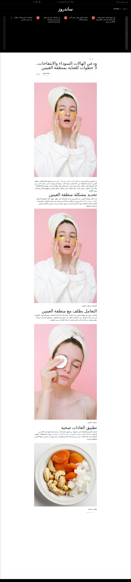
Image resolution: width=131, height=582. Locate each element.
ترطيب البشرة (59, 181)
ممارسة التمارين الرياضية (60, 434)
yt (34, 2)
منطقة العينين (41, 183)
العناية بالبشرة (70, 181)
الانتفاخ (83, 201)
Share (38, 74)
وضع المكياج (91, 317)
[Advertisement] (65, 36)
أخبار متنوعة (91, 58)
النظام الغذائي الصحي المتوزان (80, 434)
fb (39, 2)
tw (36, 2)
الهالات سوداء (92, 201)
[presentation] (4, 33)
